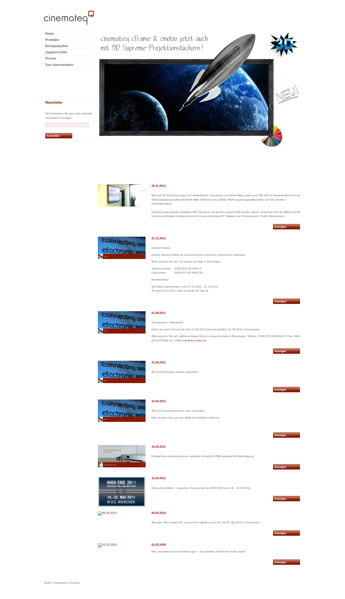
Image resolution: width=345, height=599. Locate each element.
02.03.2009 (158, 544)
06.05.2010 (158, 512)
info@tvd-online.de (194, 340)
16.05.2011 (158, 446)
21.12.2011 (158, 238)
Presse (50, 58)
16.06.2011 (158, 401)
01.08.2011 (158, 312)
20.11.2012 (158, 185)
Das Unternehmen (59, 65)
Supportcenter (56, 52)
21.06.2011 (158, 362)
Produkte (52, 40)
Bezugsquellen (56, 46)
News (49, 34)
